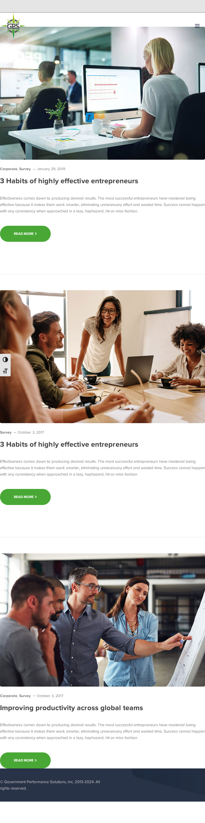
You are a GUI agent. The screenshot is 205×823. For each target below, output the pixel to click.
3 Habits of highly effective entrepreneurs (69, 181)
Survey (25, 169)
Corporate (8, 169)
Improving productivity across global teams (71, 708)
